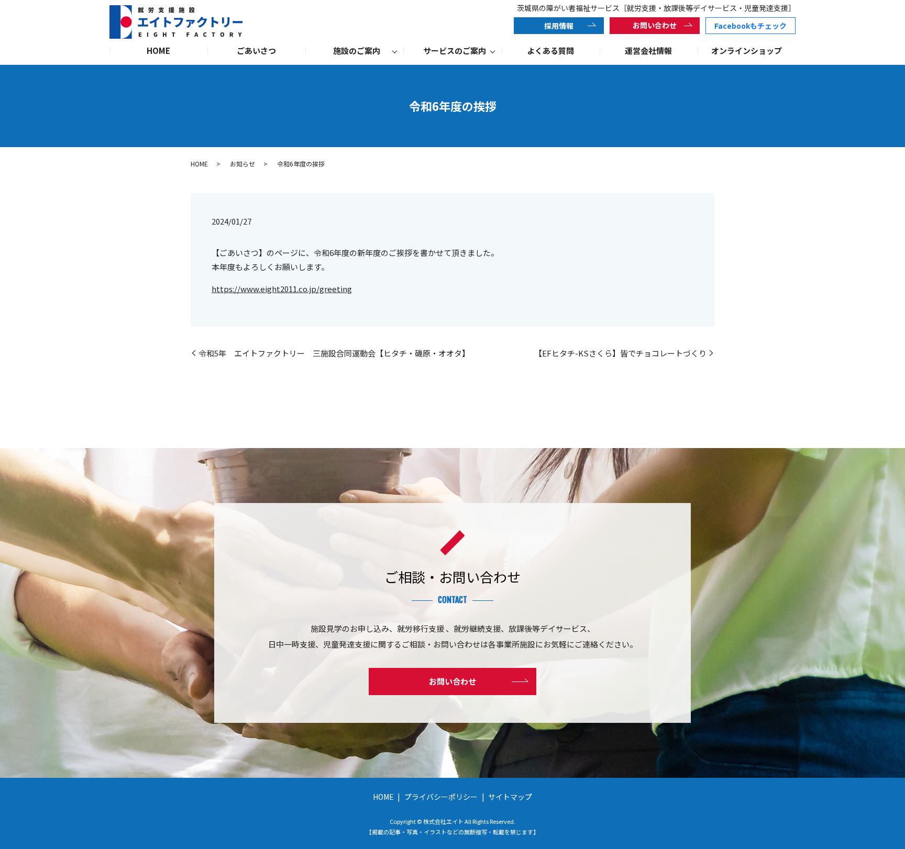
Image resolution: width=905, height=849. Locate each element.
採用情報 (558, 25)
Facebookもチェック (750, 25)
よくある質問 (550, 50)
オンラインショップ (746, 50)
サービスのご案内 (454, 50)
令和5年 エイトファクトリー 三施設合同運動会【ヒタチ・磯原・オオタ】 (334, 353)
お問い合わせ (655, 25)
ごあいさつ (256, 50)
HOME (158, 50)
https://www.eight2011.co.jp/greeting (282, 288)
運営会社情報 (648, 50)
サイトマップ (510, 796)
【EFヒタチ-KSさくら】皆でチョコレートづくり (620, 353)
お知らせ (242, 163)
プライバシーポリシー (441, 796)
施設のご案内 (356, 50)
